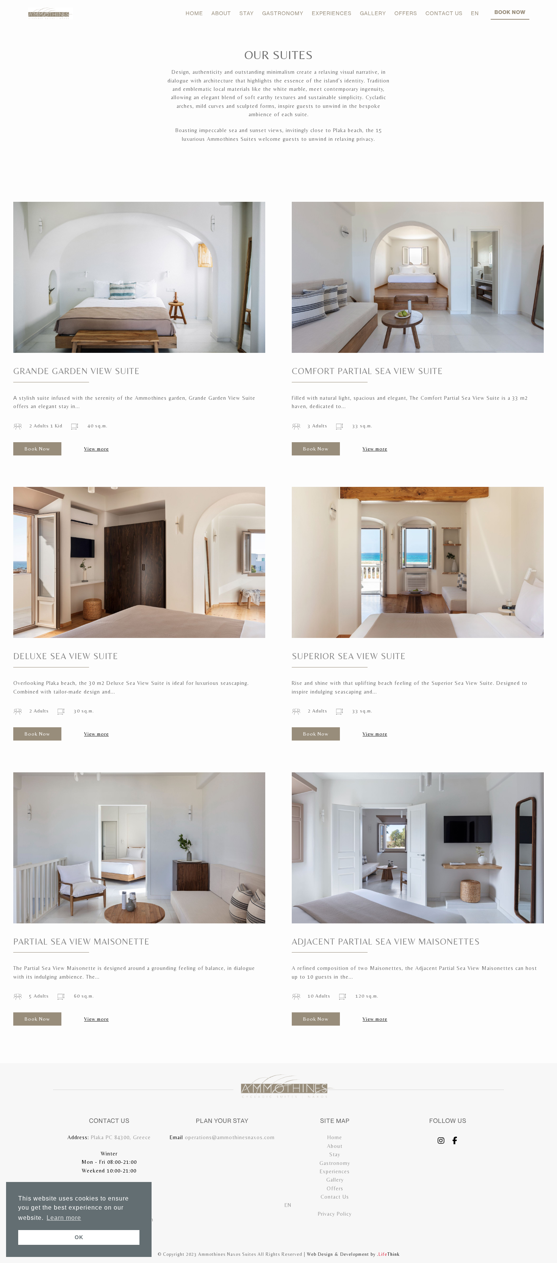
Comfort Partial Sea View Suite (367, 371)
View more (96, 449)
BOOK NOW (510, 12)
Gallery (335, 1180)
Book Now (37, 449)
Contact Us (335, 1197)
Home (334, 1137)
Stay (334, 1154)
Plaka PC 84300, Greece (121, 1137)
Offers (335, 1188)
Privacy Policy (335, 1214)
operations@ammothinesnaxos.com (230, 1137)
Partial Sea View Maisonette (81, 941)
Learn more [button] (64, 1218)
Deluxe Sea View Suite (65, 656)
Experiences (335, 1171)
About (335, 1146)
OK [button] (79, 1237)
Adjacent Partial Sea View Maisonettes (386, 941)
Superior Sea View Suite (349, 656)
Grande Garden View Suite (76, 371)
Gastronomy (334, 1163)
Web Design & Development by (353, 1254)
